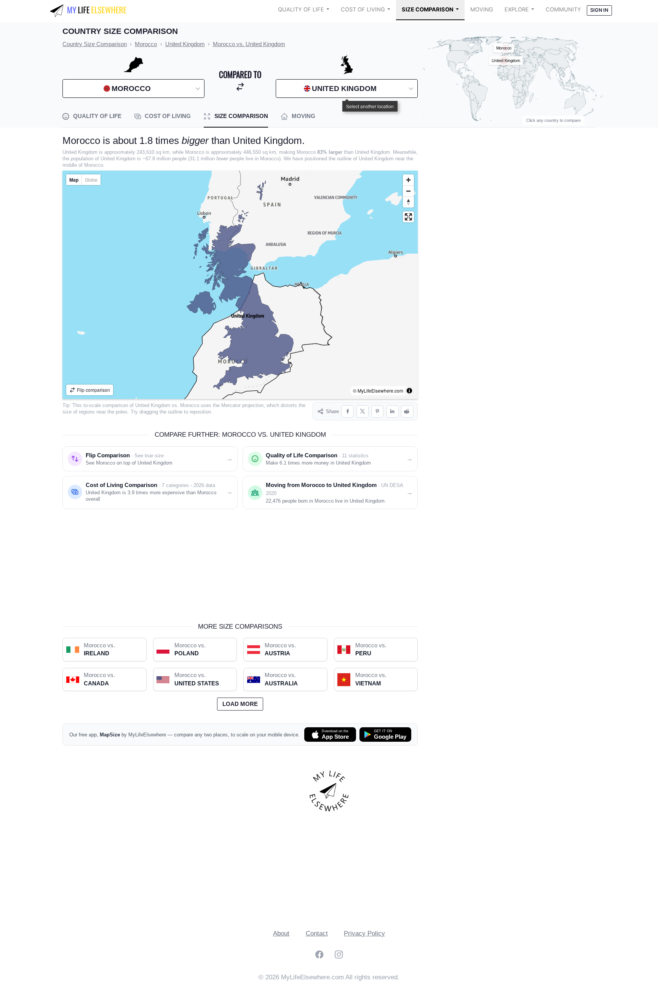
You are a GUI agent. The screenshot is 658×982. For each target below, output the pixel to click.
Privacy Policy (364, 933)
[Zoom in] (408, 179)
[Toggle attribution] (409, 390)
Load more (240, 704)
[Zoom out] (408, 190)
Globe (91, 179)
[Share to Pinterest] (377, 411)
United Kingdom (152, 405)
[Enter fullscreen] (408, 216)
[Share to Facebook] (347, 411)
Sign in (599, 10)
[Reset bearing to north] (408, 202)
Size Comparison (428, 9)
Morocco (189, 405)
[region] (240, 285)
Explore (517, 9)
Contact (317, 933)
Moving (481, 9)
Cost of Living (363, 9)
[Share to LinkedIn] (392, 411)
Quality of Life (301, 9)
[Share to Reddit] (407, 411)
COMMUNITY (563, 9)
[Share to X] (362, 411)
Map (73, 179)
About (281, 933)
